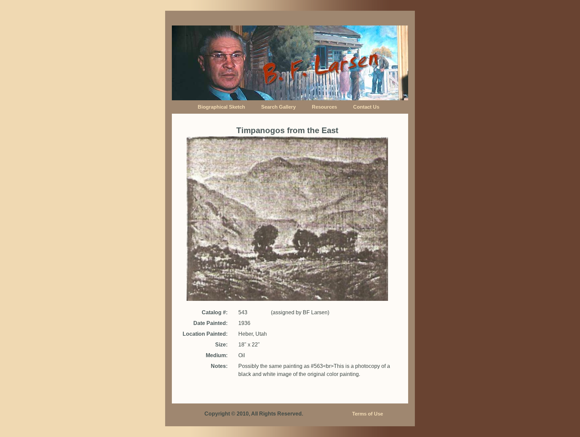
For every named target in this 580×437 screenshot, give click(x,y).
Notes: (219, 366)
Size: (221, 344)
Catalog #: (215, 312)
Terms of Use (367, 414)
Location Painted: (205, 334)
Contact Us (366, 107)
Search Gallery (278, 107)
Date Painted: (210, 323)
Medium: (217, 355)
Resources (324, 107)
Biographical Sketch (221, 107)
